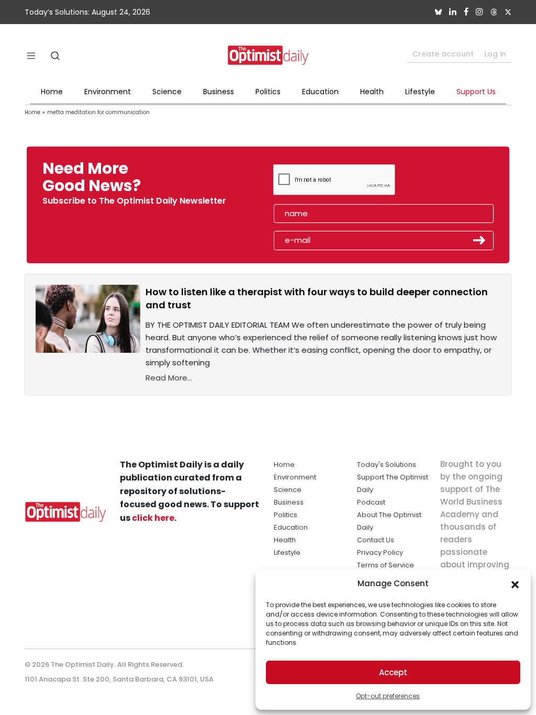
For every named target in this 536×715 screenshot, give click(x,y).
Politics (268, 91)
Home (52, 91)
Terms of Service (385, 565)
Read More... (169, 377)
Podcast (371, 502)
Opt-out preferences (388, 695)
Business (218, 91)
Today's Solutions (386, 465)
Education (320, 91)
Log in (495, 54)
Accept (393, 672)
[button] (515, 583)
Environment (107, 91)
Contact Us (375, 540)
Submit (479, 240)
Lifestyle (420, 91)
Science (167, 91)
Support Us (476, 91)
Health (372, 91)
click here (153, 518)
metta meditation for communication (98, 112)
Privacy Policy (380, 552)
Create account (443, 54)
